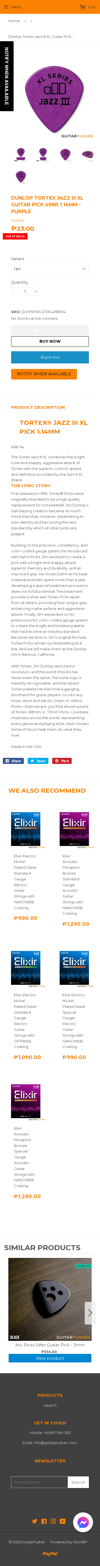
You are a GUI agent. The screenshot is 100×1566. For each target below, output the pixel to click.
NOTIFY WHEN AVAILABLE (44, 373)
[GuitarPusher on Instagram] (53, 1522)
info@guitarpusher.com (55, 1442)
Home (14, 21)
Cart (91, 7)
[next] (90, 1313)
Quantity (19, 282)
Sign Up (78, 1482)
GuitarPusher (33, 1542)
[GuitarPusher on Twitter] (35, 1522)
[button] (83, 1523)
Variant (17, 258)
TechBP (80, 1542)
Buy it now (50, 357)
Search (50, 1405)
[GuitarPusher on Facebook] (44, 1522)
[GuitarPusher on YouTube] (63, 1522)
